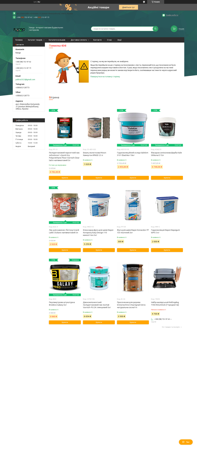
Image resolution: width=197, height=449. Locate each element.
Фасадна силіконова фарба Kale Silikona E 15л (166, 153)
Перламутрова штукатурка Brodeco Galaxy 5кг (62, 303)
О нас (109, 40)
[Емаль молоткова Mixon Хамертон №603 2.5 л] (99, 128)
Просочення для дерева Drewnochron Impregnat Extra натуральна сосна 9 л (131, 304)
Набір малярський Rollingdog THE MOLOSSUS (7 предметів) (165, 303)
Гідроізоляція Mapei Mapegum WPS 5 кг (165, 231)
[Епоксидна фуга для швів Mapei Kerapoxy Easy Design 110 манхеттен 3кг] (99, 205)
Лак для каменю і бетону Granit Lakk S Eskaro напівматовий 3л (64, 231)
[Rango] (19, 28)
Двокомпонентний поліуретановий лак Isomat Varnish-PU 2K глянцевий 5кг (97, 304)
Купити (65, 178)
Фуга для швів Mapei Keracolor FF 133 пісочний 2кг (133, 231)
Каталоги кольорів (57, 40)
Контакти (97, 40)
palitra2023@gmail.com (25, 79)
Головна (19, 40)
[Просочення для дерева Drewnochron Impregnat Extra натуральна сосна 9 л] (133, 277)
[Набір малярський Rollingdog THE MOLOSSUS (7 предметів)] (167, 277)
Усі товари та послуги (171, 327)
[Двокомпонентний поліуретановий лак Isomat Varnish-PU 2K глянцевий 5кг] (99, 277)
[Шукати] (155, 29)
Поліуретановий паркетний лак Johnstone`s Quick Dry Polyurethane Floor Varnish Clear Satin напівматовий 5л (64, 156)
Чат (187, 442)
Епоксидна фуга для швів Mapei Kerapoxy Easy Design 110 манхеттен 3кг (98, 232)
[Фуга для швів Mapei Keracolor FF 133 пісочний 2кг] (133, 205)
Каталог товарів (35, 40)
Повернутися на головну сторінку (105, 76)
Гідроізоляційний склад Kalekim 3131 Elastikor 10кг (132, 153)
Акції (119, 40)
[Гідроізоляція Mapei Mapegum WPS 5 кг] (167, 205)
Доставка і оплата (79, 40)
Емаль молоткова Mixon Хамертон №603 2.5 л (94, 153)
